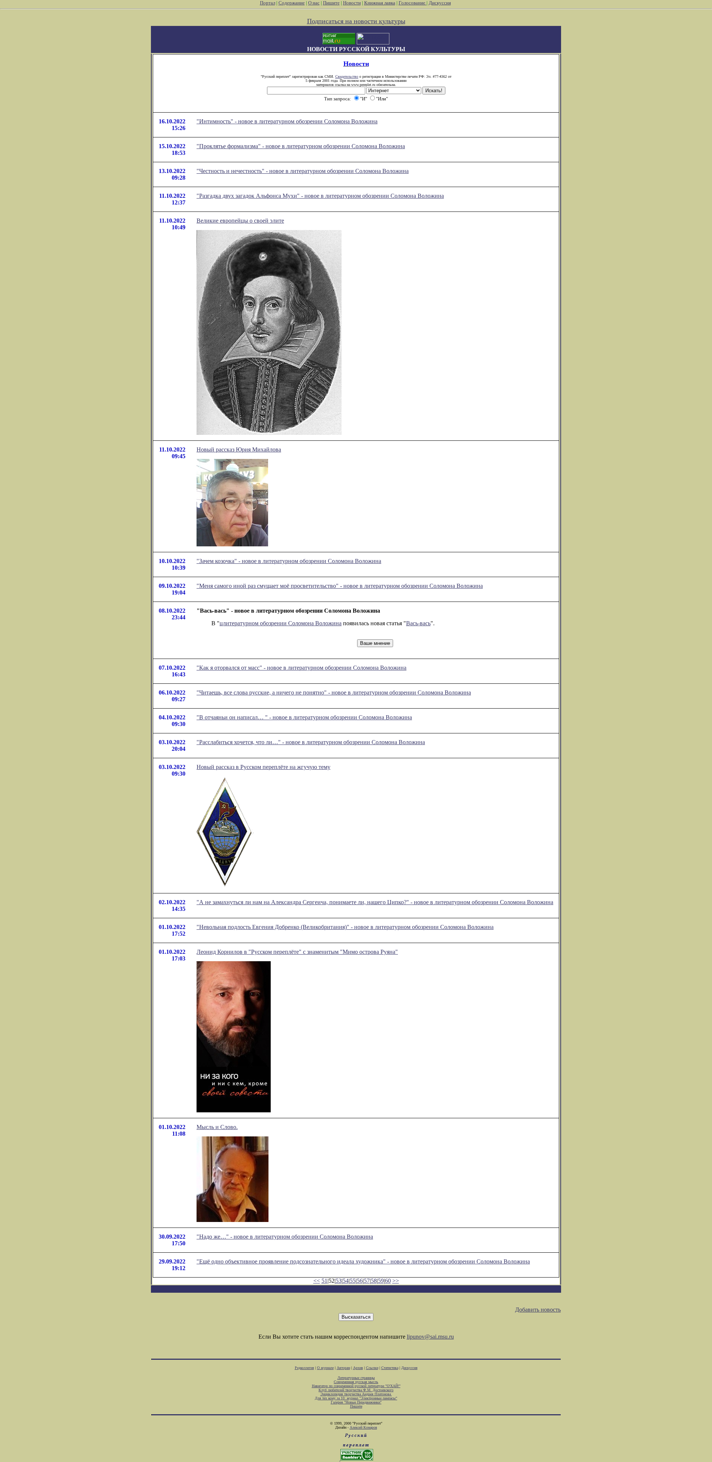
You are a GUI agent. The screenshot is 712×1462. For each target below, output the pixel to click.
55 (353, 1281)
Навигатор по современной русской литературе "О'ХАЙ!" (356, 1386)
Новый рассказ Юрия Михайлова (239, 449)
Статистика (389, 1368)
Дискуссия (440, 3)
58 (374, 1281)
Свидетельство (346, 76)
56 (360, 1281)
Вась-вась (418, 623)
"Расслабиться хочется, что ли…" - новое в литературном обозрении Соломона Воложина (311, 742)
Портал (267, 3)
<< (316, 1281)
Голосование (412, 3)
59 (381, 1281)
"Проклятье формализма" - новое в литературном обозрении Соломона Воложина (301, 146)
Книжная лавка (379, 3)
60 (388, 1281)
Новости (352, 3)
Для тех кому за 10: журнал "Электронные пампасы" (356, 1398)
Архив (358, 1368)
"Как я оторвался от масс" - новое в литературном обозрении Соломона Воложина (301, 668)
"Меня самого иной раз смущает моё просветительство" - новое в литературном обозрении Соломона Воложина (340, 586)
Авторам (343, 1368)
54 (346, 1281)
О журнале (325, 1368)
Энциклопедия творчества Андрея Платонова (356, 1394)
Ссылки (372, 1368)
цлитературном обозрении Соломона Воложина (281, 623)
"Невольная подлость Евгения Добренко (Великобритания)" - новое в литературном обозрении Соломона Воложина (345, 927)
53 (339, 1281)
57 (367, 1281)
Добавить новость (538, 1309)
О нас (314, 3)
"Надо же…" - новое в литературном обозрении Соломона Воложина (285, 1236)
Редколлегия (304, 1368)
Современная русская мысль (356, 1382)
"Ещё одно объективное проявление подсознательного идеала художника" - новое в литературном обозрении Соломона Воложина (363, 1261)
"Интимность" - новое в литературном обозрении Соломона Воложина (287, 121)
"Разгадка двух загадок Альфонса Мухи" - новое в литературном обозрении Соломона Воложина (320, 196)
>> (395, 1281)
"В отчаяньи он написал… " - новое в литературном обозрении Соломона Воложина (304, 717)
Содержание (291, 3)
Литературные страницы (356, 1378)
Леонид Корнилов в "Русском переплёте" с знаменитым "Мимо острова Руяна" (297, 952)
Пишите (331, 3)
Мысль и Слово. (217, 1127)
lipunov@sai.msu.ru (430, 1336)
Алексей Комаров (363, 1427)
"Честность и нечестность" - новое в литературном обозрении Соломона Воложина (303, 171)
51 (324, 1281)
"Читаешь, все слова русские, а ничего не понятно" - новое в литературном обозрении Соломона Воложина (334, 692)
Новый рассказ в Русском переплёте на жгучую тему (263, 767)
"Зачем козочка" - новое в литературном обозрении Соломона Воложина (289, 561)
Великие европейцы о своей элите (240, 220)
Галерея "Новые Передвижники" (356, 1402)
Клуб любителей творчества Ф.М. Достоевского (356, 1390)
